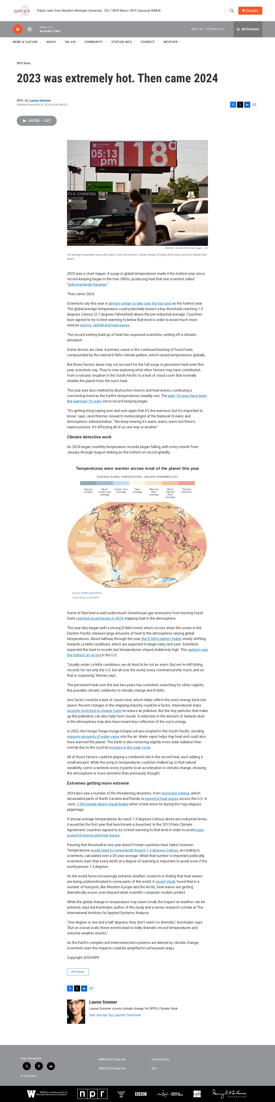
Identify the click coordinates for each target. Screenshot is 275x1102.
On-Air (70, 42)
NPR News (24, 63)
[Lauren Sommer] (76, 1012)
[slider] (36, 29)
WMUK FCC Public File (112, 1059)
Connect (148, 42)
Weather (171, 42)
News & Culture (25, 42)
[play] (17, 29)
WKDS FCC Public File (112, 1068)
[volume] (29, 29)
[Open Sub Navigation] (40, 42)
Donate (252, 10)
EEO (154, 1068)
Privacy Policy (160, 1059)
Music (51, 42)
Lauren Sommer (40, 100)
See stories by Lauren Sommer (115, 1014)
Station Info (121, 42)
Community (93, 42)
